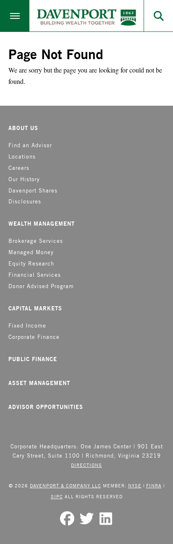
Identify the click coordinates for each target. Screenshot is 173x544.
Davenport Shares (33, 190)
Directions (86, 465)
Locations (22, 157)
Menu (14, 15)
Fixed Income (27, 326)
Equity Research (31, 263)
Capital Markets (35, 308)
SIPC (57, 496)
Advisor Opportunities (45, 406)
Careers (18, 168)
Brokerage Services (35, 241)
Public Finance (32, 359)
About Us (23, 128)
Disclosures (24, 201)
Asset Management (39, 383)
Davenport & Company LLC (65, 485)
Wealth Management (41, 223)
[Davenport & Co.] (86, 17)
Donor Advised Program (41, 286)
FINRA (154, 485)
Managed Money (31, 252)
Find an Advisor (30, 145)
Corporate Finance (34, 337)
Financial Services (34, 275)
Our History (24, 179)
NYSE (135, 485)
